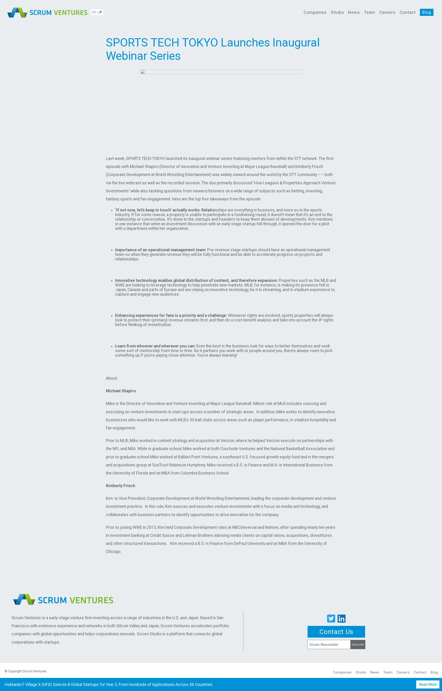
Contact (408, 12)
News (354, 12)
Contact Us (336, 632)
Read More (428, 684)
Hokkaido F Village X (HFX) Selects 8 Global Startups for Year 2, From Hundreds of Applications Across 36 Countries (108, 684)
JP (100, 12)
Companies (315, 12)
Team (369, 12)
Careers (387, 12)
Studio (337, 12)
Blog (426, 12)
